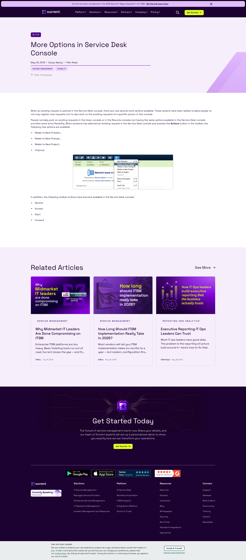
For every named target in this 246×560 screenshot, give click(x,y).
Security (164, 516)
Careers (206, 516)
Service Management (52, 321)
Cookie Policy (60, 553)
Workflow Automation (127, 495)
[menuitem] (81, 12)
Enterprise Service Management (89, 500)
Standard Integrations (170, 527)
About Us (164, 490)
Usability (61, 69)
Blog (162, 506)
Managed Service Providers (87, 495)
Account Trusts (124, 511)
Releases (207, 495)
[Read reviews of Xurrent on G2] (167, 473)
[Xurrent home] (51, 13)
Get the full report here (157, 4)
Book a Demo (209, 500)
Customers (165, 500)
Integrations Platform (127, 506)
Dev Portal (165, 522)
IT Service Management (85, 490)
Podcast (164, 495)
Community (208, 506)
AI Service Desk (124, 490)
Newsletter (208, 522)
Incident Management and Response (92, 511)
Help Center (165, 532)
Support (207, 490)
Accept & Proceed (174, 548)
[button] (127, 12)
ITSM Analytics (124, 500)
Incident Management (43, 69)
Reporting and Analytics (181, 321)
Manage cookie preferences (174, 553)
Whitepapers (166, 511)
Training (207, 511)
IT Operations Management (87, 506)
